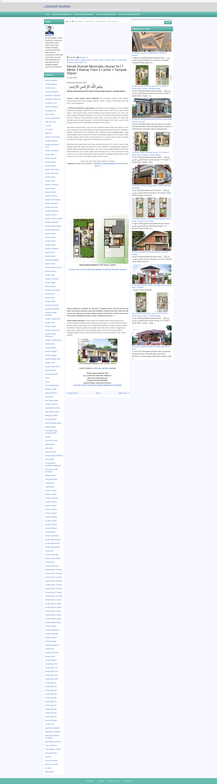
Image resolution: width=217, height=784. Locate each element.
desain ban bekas (52, 169)
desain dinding (51, 196)
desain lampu (50, 256)
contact (48, 125)
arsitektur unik (51, 103)
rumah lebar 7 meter (53, 611)
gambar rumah (51, 389)
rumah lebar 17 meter (53, 592)
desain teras (50, 363)
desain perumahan (52, 290)
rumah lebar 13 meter (53, 581)
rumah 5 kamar (51, 524)
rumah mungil (50, 641)
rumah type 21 (50, 683)
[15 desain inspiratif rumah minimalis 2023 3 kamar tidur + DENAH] (152, 274)
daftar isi (48, 133)
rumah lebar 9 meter (53, 619)
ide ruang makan (51, 400)
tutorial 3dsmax (51, 760)
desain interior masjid (53, 218)
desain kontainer (51, 248)
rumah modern (51, 637)
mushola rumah (51, 440)
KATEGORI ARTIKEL (100, 368)
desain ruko (49, 323)
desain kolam (50, 245)
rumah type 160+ (52, 679)
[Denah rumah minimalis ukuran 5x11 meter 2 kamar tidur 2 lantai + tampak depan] (152, 302)
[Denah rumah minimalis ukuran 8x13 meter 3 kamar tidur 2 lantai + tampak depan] (152, 75)
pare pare (49, 448)
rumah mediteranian (53, 622)
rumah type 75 (51, 705)
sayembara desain (52, 728)
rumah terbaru (51, 660)
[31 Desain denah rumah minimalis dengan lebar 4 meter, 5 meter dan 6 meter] (152, 207)
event (47, 382)
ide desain (49, 396)
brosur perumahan (52, 118)
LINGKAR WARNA (57, 6)
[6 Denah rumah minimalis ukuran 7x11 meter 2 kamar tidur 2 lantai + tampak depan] (152, 141)
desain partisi (50, 286)
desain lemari (50, 271)
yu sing (48, 768)
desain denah (74, 60)
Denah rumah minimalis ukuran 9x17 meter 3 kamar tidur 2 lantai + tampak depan (97, 69)
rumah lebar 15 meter (53, 588)
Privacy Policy (113, 781)
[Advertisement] (98, 39)
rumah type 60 (51, 698)
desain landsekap (52, 260)
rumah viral (49, 724)
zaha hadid (49, 772)
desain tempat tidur (53, 359)
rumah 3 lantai (51, 513)
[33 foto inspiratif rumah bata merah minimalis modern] (152, 241)
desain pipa (49, 298)
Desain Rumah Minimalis (61, 14)
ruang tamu (49, 487)
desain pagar (50, 282)
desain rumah (50, 326)
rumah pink (49, 649)
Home (47, 14)
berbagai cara (50, 110)
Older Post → (123, 393)
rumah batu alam (51, 554)
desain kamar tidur (52, 230)
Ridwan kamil (50, 475)
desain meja (50, 275)
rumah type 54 (51, 694)
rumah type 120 (51, 668)
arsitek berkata (51, 84)
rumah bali (49, 551)
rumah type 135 (51, 671)
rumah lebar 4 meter (53, 600)
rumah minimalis (51, 634)
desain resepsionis (52, 319)
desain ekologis (51, 203)
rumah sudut (50, 656)
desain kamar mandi (53, 226)
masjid (47, 437)
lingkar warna (85, 60)
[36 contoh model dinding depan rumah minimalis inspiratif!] (152, 174)
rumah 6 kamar (51, 528)
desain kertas (50, 237)
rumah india (49, 562)
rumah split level (51, 652)
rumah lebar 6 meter (53, 607)
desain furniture (51, 207)
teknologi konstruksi (53, 741)
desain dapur (50, 188)
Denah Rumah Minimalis (83, 14)
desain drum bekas (52, 200)
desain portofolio (52, 305)
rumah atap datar (52, 536)
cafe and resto (51, 122)
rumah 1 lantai (50, 494)
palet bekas (49, 444)
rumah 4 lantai (51, 521)
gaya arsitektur (51, 393)
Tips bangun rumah (53, 749)
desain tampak (51, 351)
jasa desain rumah (52, 408)
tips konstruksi (51, 753)
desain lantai (50, 264)
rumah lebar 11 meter (53, 573)
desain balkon (50, 162)
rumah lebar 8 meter (53, 615)
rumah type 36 (51, 686)
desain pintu (50, 294)
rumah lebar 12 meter (53, 577)
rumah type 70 (51, 701)
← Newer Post (72, 393)
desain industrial (51, 211)
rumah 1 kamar (51, 490)
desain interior (51, 215)
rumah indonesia (51, 566)
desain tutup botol (52, 366)
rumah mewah (50, 626)
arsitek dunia (50, 88)
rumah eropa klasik (52, 558)
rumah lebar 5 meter (53, 603)
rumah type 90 (51, 716)
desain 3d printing (52, 137)
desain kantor (50, 233)
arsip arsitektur (51, 80)
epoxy (47, 378)
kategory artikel (51, 415)
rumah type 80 (51, 709)
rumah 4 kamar (51, 517)
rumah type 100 (51, 664)
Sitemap (90, 781)
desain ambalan (51, 141)
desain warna (50, 370)
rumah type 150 (80, 62)
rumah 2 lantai (97, 60)
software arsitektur (52, 732)
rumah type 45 (51, 690)
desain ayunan (51, 158)
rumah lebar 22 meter (53, 596)
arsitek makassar (52, 92)
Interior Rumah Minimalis (105, 14)
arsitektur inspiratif (52, 95)
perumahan (49, 459)
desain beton (50, 177)
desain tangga (50, 355)
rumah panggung (52, 645)
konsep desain (51, 419)
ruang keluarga (51, 479)
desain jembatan (51, 222)
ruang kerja (49, 483)
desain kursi (50, 252)
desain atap (49, 154)
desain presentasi (52, 309)
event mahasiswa (52, 385)
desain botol (50, 181)
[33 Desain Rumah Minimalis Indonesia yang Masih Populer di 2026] (152, 108)
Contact (101, 781)
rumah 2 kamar (51, 502)
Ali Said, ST (83, 57)
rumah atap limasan (53, 539)
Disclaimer (128, 781)
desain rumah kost (52, 330)
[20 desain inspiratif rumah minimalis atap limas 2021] (152, 335)
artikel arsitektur (51, 107)
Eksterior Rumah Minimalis (129, 14)
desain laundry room (53, 267)
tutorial (48, 757)
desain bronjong (51, 184)
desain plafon (50, 301)
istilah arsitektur (51, 404)
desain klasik (50, 241)
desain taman (50, 348)
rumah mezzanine (52, 630)
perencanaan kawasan (54, 455)
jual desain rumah (52, 412)
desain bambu (50, 166)
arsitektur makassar (53, 99)
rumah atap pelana (52, 547)
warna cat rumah (51, 764)
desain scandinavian (53, 340)
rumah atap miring (52, 543)
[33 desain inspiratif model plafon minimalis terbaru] (152, 42)
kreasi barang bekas (53, 423)
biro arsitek (49, 114)
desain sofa (49, 344)
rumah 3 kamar (110, 60)
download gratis (51, 374)
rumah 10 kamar (51, 498)
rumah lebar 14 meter (53, 585)
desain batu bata (51, 173)
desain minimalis (51, 279)
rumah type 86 (51, 713)
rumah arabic (50, 532)
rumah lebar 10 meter (53, 570)
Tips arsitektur (51, 745)
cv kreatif (48, 129)
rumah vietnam (51, 720)
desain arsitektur (52, 150)
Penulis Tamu (50, 452)
